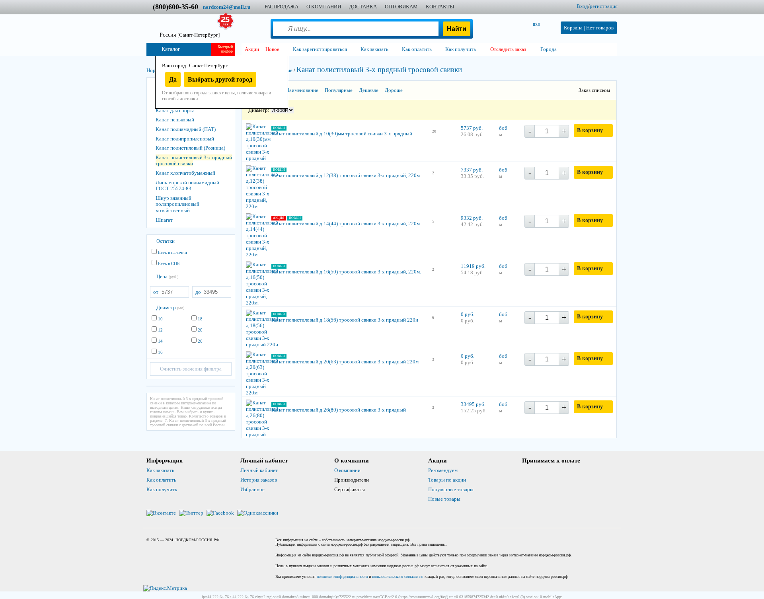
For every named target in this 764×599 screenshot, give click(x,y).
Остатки (165, 241)
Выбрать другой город (220, 79)
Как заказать (160, 470)
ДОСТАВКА (363, 7)
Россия (190, 35)
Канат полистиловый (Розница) (190, 148)
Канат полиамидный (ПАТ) (186, 129)
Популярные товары (451, 489)
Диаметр (170, 307)
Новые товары (444, 499)
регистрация (604, 6)
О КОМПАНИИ (323, 7)
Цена (167, 276)
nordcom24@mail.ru (226, 7)
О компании (347, 470)
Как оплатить (161, 480)
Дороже (394, 90)
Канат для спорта (175, 110)
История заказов (258, 480)
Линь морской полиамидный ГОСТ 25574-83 (187, 186)
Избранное (252, 489)
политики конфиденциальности (342, 576)
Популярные (339, 90)
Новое (272, 49)
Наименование (302, 90)
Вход (582, 6)
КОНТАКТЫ (440, 7)
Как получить (161, 489)
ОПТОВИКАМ (401, 7)
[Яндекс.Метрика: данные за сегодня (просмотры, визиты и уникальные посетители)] (165, 588)
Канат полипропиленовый (185, 139)
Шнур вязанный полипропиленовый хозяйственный (177, 204)
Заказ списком (594, 90)
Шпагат (164, 220)
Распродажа (281, 7)
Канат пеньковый (175, 120)
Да (173, 79)
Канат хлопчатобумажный (185, 173)
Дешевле (368, 90)
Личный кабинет (259, 470)
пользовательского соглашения (397, 576)
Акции (252, 49)
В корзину (590, 130)
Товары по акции (447, 480)
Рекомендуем (443, 470)
